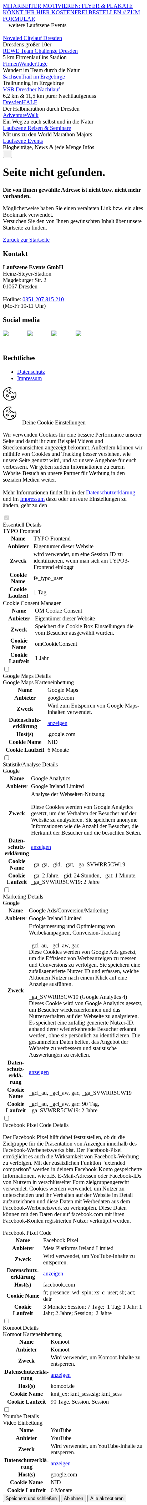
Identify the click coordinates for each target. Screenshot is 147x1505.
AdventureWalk (21, 115)
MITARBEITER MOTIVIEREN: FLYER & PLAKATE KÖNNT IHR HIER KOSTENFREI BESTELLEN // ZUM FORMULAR (71, 12)
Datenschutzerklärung (110, 492)
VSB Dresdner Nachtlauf (31, 89)
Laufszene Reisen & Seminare (37, 128)
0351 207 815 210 (43, 299)
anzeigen (57, 723)
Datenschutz (31, 372)
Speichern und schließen (31, 1498)
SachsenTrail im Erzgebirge (34, 77)
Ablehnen (73, 1498)
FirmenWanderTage (25, 64)
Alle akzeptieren (106, 1498)
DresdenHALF (20, 102)
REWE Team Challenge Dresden (40, 51)
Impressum (29, 378)
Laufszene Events (23, 141)
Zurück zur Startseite (26, 240)
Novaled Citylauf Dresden (32, 38)
